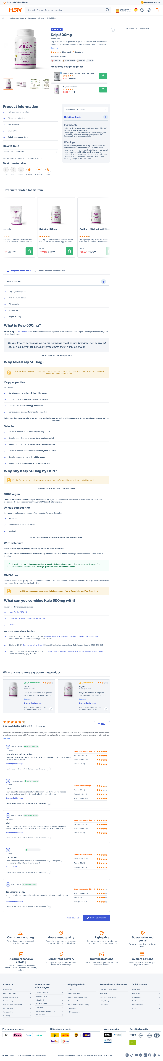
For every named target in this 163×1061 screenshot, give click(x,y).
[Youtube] (136, 1055)
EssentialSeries (23, 332)
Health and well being (16, 18)
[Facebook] (150, 1055)
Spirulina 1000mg (48, 229)
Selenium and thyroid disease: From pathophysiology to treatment (70, 636)
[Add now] (103, 76)
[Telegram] (140, 1055)
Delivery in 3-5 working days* (19, 2)
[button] (26, 49)
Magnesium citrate (70, 87)
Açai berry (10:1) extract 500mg (94, 229)
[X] (159, 1055)
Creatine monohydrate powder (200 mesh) (78, 73)
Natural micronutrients (36, 18)
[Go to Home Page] (5, 18)
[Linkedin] (145, 1055)
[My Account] (149, 10)
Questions (79, 52)
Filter (103, 724)
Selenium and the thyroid (33, 645)
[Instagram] (127, 1055)
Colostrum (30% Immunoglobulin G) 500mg (27, 618)
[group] (61, 52)
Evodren (12, 625)
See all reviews (72, 918)
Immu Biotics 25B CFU (18, 612)
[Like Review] (51, 709)
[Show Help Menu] (142, 10)
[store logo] (15, 10)
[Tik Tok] (131, 1055)
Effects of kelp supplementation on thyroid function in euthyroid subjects (75, 651)
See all (91, 60)
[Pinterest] (154, 1055)
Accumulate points (152, 2)
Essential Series (55, 38)
